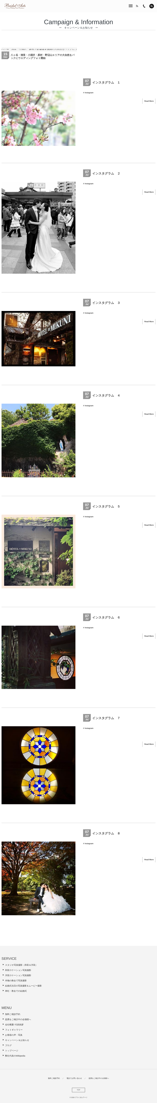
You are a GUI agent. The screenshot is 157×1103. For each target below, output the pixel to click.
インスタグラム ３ (106, 303)
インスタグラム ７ (106, 718)
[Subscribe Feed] (137, 6)
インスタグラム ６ (106, 617)
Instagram (89, 93)
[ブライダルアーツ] (15, 6)
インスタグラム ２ (106, 173)
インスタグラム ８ (106, 833)
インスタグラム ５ (106, 506)
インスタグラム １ (106, 82)
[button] (151, 6)
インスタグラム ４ (106, 395)
